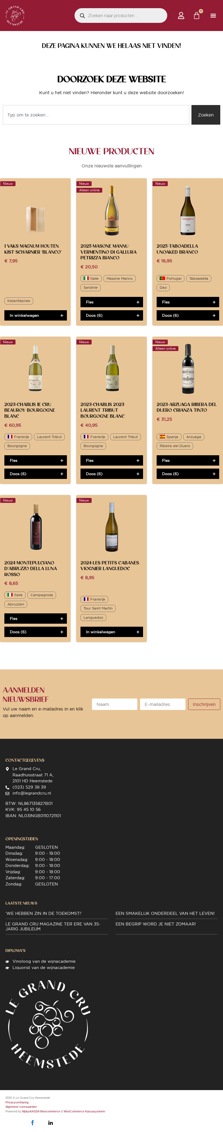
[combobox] (96, 115)
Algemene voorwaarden (21, 1106)
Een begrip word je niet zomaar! (156, 924)
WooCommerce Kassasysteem (84, 1111)
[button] (213, 15)
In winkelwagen (24, 315)
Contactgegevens (24, 760)
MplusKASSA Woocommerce (41, 1111)
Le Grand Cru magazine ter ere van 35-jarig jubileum (52, 926)
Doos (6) (94, 315)
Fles (90, 302)
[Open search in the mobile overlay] (121, 15)
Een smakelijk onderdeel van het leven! (165, 913)
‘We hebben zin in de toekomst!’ (43, 913)
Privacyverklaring (17, 1102)
